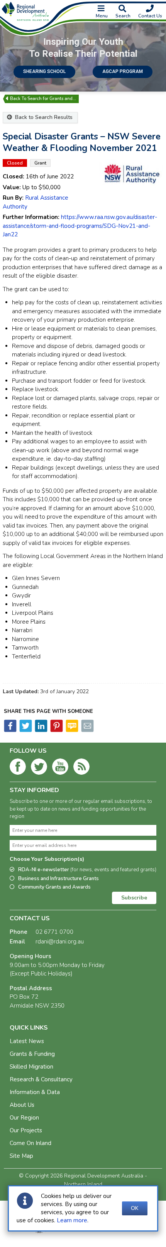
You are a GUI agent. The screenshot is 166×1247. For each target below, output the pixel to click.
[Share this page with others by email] (87, 730)
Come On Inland (30, 1143)
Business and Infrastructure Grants (58, 878)
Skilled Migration (31, 1067)
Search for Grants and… (51, 99)
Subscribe (134, 897)
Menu (102, 16)
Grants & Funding (32, 1054)
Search (122, 16)
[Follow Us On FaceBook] (18, 768)
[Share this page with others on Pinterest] (56, 730)
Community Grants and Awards (54, 887)
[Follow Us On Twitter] (39, 768)
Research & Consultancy (41, 1079)
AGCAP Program (122, 71)
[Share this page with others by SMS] (71, 730)
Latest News (27, 1041)
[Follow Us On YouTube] (60, 768)
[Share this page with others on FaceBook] (10, 730)
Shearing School (44, 71)
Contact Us (150, 16)
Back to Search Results (43, 117)
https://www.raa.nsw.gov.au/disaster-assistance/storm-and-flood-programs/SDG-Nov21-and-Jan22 (80, 225)
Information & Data (35, 1092)
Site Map (21, 1156)
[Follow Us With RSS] (81, 768)
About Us (22, 1105)
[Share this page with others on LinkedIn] (40, 730)
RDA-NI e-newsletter (87, 869)
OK (135, 1208)
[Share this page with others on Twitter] (25, 730)
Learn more (72, 1220)
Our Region (24, 1117)
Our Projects (26, 1130)
